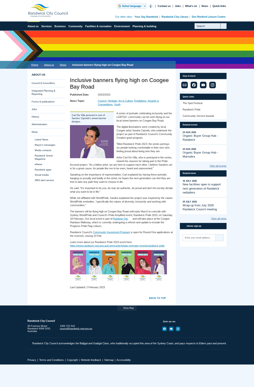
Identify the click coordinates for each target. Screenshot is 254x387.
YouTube (172, 329)
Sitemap (109, 359)
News (204, 6)
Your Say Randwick (146, 16)
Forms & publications (43, 101)
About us (33, 26)
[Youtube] (203, 85)
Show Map (128, 308)
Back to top (157, 298)
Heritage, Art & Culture (120, 100)
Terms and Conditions (51, 359)
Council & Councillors (43, 83)
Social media (42, 175)
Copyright (72, 359)
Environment (122, 26)
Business (60, 26)
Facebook (165, 329)
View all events (218, 165)
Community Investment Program (111, 232)
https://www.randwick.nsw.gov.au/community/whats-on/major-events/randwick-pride (117, 245)
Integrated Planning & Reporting (43, 92)
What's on (191, 6)
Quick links (219, 6)
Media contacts (43, 150)
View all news (219, 218)
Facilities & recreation (98, 26)
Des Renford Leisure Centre (208, 16)
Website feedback (91, 359)
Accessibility (124, 359)
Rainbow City (120, 218)
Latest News (41, 139)
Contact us (164, 6)
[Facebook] (194, 85)
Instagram (179, 329)
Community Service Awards (198, 115)
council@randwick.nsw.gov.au (76, 328)
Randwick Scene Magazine (44, 157)
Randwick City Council (48, 10)
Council (102, 100)
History (35, 116)
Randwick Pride (191, 109)
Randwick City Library (175, 16)
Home (34, 64)
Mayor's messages (45, 145)
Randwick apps (43, 169)
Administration (39, 124)
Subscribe (219, 237)
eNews (38, 164)
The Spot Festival (192, 103)
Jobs (178, 6)
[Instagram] (212, 85)
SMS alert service (44, 180)
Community (75, 26)
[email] (184, 85)
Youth (117, 104)
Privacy (31, 359)
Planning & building (144, 26)
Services (46, 26)
